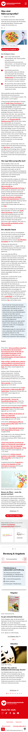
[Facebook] (10, 713)
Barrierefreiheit (6, 726)
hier (8, 300)
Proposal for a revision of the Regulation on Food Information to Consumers (12, 464)
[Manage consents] (25, 728)
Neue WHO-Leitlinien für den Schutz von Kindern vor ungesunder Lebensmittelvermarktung (12, 415)
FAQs (5, 206)
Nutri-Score (7, 147)
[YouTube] (18, 713)
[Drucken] (1, 28)
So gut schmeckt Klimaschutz (11, 617)
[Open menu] (3, 729)
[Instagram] (2, 713)
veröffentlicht (8, 296)
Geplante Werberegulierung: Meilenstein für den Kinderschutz (14, 407)
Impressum (19, 722)
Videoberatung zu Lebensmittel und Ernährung (14, 569)
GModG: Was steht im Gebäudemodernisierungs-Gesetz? (13, 669)
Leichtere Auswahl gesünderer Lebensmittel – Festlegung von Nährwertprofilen (13, 456)
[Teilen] (4, 28)
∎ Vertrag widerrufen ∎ (19, 726)
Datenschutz (9, 722)
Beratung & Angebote (9, 49)
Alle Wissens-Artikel (13, 516)
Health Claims (9, 77)
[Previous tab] (2, 559)
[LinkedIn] (14, 713)
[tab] (8, 693)
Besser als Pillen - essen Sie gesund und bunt (11, 493)
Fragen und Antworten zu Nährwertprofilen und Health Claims (13, 389)
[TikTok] (6, 713)
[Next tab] (25, 559)
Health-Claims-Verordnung (13, 103)
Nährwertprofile (5, 383)
